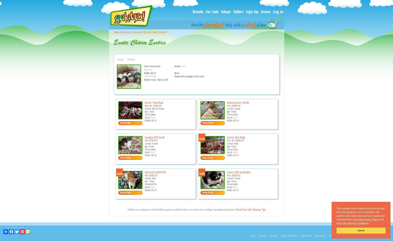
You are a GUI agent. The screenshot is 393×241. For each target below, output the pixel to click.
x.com (252, 235)
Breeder (137, 32)
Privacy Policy (306, 235)
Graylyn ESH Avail (155, 137)
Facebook (262, 235)
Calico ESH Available (239, 172)
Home (265, 11)
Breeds (198, 11)
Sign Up (252, 11)
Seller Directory (122, 32)
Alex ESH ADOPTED (155, 172)
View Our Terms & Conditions (353, 223)
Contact (120, 59)
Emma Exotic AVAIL (238, 103)
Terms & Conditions (289, 235)
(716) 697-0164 (150, 76)
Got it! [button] (361, 230)
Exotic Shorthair (154, 103)
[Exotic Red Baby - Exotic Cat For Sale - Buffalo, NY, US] (212, 153)
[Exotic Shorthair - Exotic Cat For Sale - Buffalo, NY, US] (130, 118)
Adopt (226, 11)
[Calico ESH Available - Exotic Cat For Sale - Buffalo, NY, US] (212, 188)
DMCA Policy (320, 235)
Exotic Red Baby (236, 137)
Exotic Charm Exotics (155, 32)
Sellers (238, 11)
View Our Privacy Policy (366, 219)
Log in (278, 11)
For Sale (212, 11)
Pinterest (274, 235)
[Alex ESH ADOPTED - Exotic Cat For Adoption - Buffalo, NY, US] (130, 188)
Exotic (183, 66)
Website (131, 59)
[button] (369, 223)
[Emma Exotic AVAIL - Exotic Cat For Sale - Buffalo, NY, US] (212, 118)
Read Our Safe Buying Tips (251, 209)
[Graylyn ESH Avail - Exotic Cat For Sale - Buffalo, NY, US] (130, 153)
